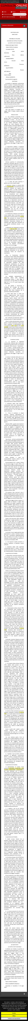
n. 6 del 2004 (11, 768)
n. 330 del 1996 (11, 769)
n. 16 (15, 325)
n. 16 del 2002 (18, 768)
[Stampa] (24, 26)
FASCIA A (15, 1)
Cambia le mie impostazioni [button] (14, 1018)
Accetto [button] (14, 1013)
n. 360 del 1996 (13, 229)
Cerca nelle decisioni (21, 7)
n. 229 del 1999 (10, 186)
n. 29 (12, 325)
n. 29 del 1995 (19, 769)
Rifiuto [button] (14, 1015)
